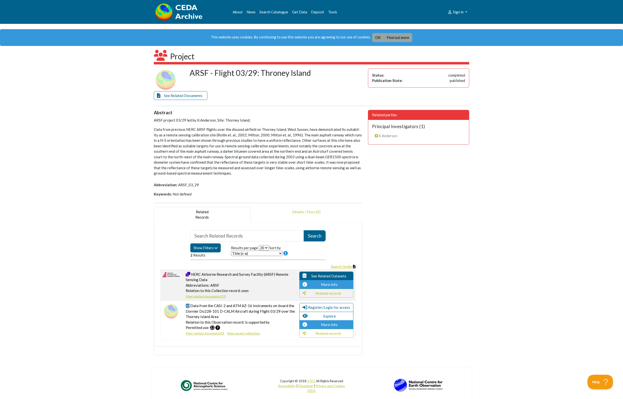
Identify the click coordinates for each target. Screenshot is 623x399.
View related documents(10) (206, 296)
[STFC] (418, 384)
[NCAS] (204, 385)
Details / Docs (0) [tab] (306, 212)
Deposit (317, 12)
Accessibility (287, 386)
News (251, 12)
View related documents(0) (205, 333)
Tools (332, 12)
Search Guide (341, 266)
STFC (311, 381)
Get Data (299, 12)
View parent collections (243, 333)
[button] (180, 95)
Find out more (398, 37)
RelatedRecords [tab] (202, 215)
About (238, 12)
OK (378, 37)
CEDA (311, 391)
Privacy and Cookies (330, 386)
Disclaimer (305, 386)
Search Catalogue (273, 12)
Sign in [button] (458, 12)
